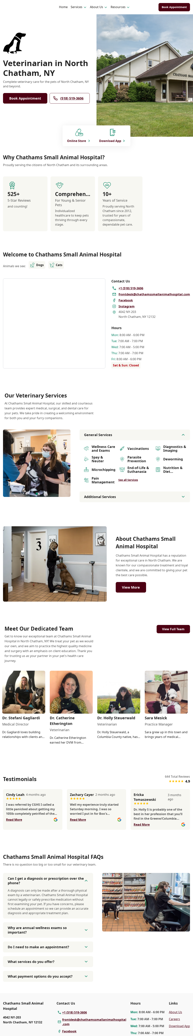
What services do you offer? (31, 961)
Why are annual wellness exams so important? (37, 930)
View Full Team (173, 629)
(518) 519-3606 (71, 98)
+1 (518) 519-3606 (74, 1012)
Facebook (69, 1031)
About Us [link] (175, 1012)
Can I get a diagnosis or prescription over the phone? (46, 880)
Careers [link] (174, 1019)
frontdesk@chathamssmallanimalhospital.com (94, 1022)
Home (63, 7)
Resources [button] (118, 7)
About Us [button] (96, 7)
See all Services (128, 480)
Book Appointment (174, 7)
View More (131, 587)
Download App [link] (179, 1026)
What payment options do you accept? (40, 976)
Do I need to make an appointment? (38, 947)
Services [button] (76, 7)
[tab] (37, 494)
